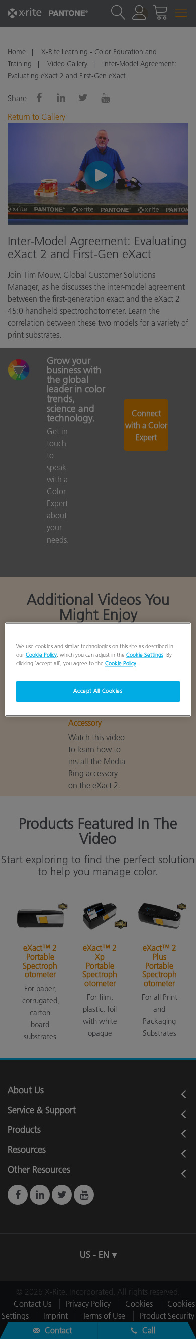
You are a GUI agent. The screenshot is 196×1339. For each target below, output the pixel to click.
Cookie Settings (144, 655)
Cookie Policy (41, 655)
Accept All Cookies (97, 691)
